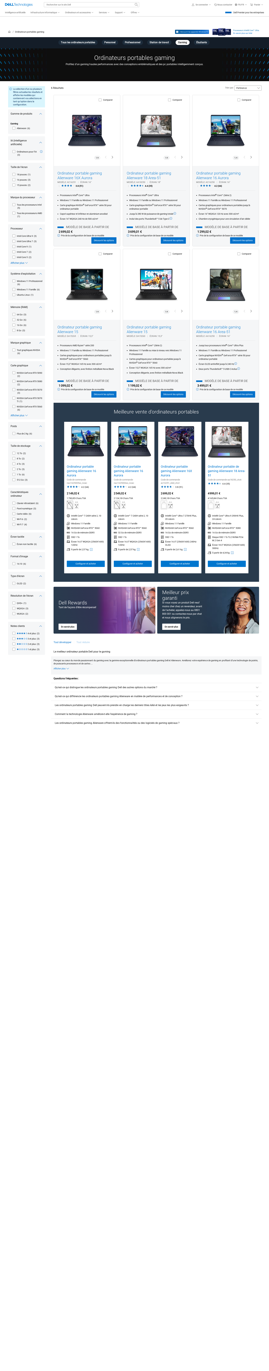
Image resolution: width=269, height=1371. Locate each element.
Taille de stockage (20, 445)
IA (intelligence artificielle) (19, 142)
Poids (14, 426)
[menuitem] (45, 12)
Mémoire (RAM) (19, 307)
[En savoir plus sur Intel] (222, 31)
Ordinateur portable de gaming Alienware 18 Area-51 (226, 471)
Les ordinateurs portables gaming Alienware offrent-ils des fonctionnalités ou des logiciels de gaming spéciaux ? (117, 722)
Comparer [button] (108, 100)
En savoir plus (67, 626)
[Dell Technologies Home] (19, 4)
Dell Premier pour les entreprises (248, 12)
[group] (85, 498)
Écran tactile (17, 536)
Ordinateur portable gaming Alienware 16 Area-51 (218, 329)
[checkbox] (21, 128)
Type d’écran (17, 576)
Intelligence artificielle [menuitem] (15, 12)
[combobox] (91, 4)
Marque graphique (21, 342)
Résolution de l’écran (22, 595)
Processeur (17, 228)
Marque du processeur (23, 197)
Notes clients (18, 626)
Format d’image (19, 556)
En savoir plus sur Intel (242, 33)
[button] (202, 4)
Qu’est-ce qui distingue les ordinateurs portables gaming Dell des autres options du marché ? (106, 687)
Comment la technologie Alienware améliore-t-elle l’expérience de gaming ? (96, 714)
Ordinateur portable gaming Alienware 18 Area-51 (149, 175)
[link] (223, 4)
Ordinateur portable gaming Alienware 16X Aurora (79, 175)
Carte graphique (19, 365)
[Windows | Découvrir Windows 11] (192, 31)
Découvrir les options (104, 240)
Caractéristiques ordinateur (19, 494)
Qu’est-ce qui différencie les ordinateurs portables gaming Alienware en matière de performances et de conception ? (118, 696)
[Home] (9, 32)
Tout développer (62, 642)
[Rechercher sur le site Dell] (136, 4)
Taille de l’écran (19, 167)
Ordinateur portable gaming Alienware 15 (79, 329)
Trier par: (229, 87)
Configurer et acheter (86, 563)
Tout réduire (83, 642)
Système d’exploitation (23, 273)
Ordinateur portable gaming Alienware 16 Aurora (218, 175)
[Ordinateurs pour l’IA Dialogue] (41, 151)
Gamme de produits (21, 113)
